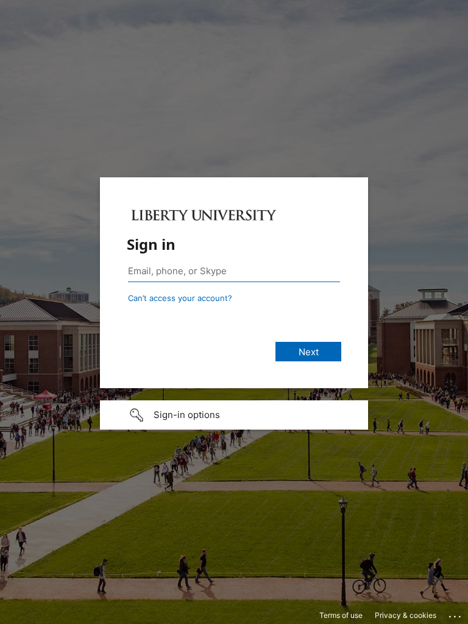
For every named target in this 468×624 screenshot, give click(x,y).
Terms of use (341, 615)
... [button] (455, 614)
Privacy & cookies (405, 615)
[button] (234, 415)
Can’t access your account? (180, 298)
